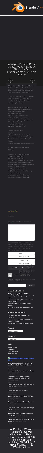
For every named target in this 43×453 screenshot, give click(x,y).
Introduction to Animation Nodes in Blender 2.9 (20, 320)
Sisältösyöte (11, 349)
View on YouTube (13, 211)
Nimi (21, 253)
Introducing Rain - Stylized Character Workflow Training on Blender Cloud (18, 378)
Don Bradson (12, 315)
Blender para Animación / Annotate (18, 390)
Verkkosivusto (23, 260)
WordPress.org (12, 353)
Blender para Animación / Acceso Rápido (20, 402)
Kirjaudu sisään (12, 347)
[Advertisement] (21, 37)
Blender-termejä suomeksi (25, 323)
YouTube (20, 280)
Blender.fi (33, 7)
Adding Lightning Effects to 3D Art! (18, 294)
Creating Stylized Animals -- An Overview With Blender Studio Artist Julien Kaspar (20, 364)
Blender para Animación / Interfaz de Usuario (21, 396)
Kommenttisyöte (13, 351)
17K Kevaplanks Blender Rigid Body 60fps (20, 307)
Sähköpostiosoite (24, 256)
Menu (41, 7)
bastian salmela (12, 323)
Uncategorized (28, 279)
